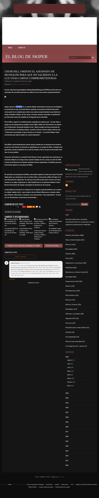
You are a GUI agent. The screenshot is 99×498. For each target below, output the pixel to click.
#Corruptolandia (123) (72, 337)
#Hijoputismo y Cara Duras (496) (75, 263)
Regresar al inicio (33, 282)
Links (67, 215)
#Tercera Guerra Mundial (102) (75, 341)
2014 (66, 446)
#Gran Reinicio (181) (72, 295)
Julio (68, 364)
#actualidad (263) (70, 277)
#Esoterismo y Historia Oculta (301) (76, 272)
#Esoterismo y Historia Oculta (20, 84)
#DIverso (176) (70, 300)
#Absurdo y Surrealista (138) (74, 314)
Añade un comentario (20, 256)
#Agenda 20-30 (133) (72, 318)
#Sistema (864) (70, 254)
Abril (68, 375)
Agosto (69, 360)
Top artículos (49, 484)
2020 (67, 417)
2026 (67, 357)
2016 (66, 436)
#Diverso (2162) (70, 244)
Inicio (10, 47)
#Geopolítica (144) (71, 309)
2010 (66, 465)
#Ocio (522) (69, 258)
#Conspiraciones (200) (72, 290)
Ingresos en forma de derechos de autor (86, 484)
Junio (69, 367)
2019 (66, 422)
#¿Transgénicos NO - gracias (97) (76, 346)
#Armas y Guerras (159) (73, 304)
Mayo (69, 371)
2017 (66, 432)
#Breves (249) (69, 286)
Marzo (69, 378)
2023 (67, 403)
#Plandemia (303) (71, 267)
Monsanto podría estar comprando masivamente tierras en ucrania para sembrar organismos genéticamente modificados (79, 221)
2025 (67, 393)
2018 (66, 427)
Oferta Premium (33, 487)
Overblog (61, 477)
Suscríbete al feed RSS (66, 185)
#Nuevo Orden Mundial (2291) (74, 240)
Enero (69, 385)
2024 (67, 398)
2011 (66, 460)
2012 (66, 456)
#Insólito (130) (69, 332)
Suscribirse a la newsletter (13, 212)
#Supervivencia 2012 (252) (73, 281)
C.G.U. (72, 484)
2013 (66, 451)
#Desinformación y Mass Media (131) (77, 327)
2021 (66, 412)
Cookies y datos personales (46, 487)
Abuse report (64, 484)
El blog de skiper (27, 56)
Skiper (10, 484)
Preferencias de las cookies (62, 487)
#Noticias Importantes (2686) (74, 235)
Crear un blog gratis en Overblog (35, 484)
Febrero (69, 382)
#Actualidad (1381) (71, 249)
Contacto (21, 47)
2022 (67, 407)
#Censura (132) (70, 323)
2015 (66, 441)
